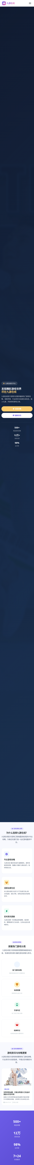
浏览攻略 (18, 409)
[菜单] (30, 3)
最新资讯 (18, 415)
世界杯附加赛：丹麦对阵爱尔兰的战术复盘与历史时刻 (17, 1093)
